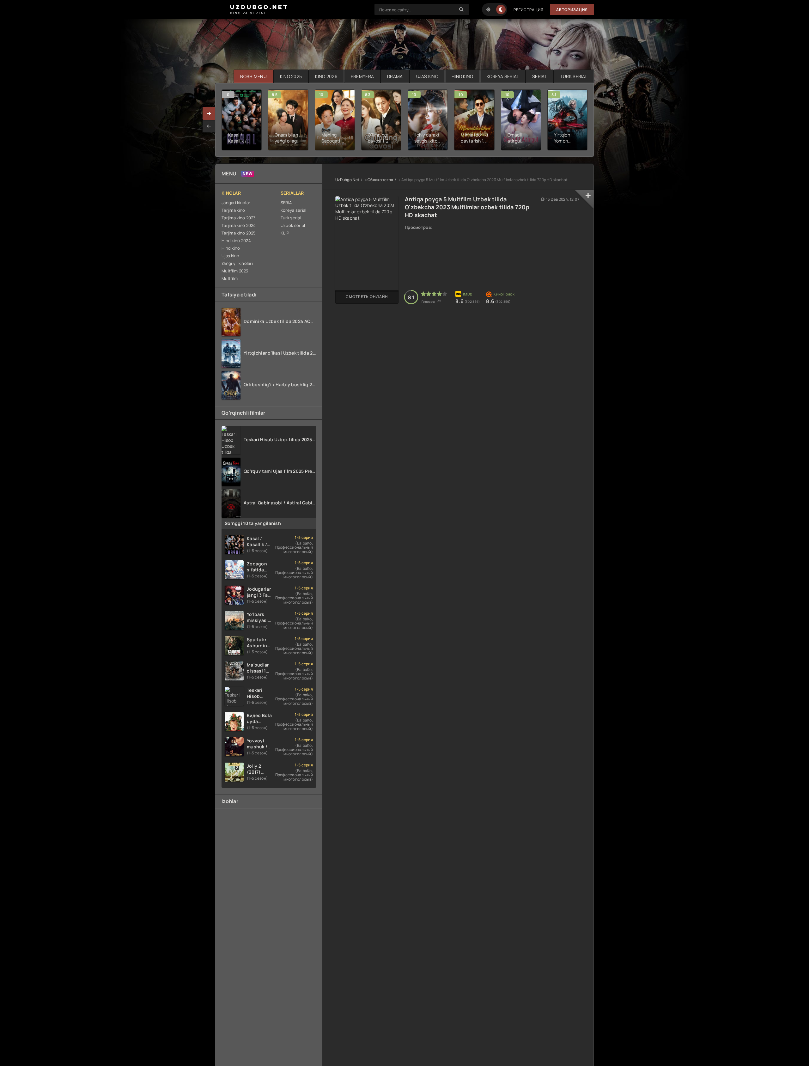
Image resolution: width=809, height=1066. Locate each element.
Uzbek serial (293, 225)
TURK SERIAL (573, 76)
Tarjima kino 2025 (239, 233)
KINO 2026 (326, 76)
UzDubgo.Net (347, 179)
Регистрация (529, 9)
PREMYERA (362, 76)
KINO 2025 (291, 76)
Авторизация (572, 9)
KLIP (285, 233)
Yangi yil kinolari (237, 263)
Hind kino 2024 (236, 240)
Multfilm (230, 278)
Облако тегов (380, 179)
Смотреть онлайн (367, 296)
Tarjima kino (233, 210)
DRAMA (395, 76)
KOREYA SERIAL (503, 76)
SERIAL (539, 76)
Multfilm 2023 (235, 271)
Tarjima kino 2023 (239, 218)
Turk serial (291, 218)
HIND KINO (462, 76)
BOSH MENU (253, 76)
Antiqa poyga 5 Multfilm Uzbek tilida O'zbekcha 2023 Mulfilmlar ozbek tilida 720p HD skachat (467, 207)
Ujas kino (231, 256)
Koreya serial (294, 210)
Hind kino (231, 248)
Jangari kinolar (236, 202)
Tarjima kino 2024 (239, 225)
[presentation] (209, 126)
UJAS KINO (427, 76)
